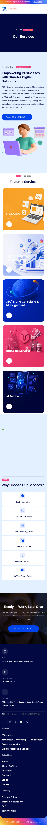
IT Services (13, 214)
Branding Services (18, 351)
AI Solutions (14, 396)
